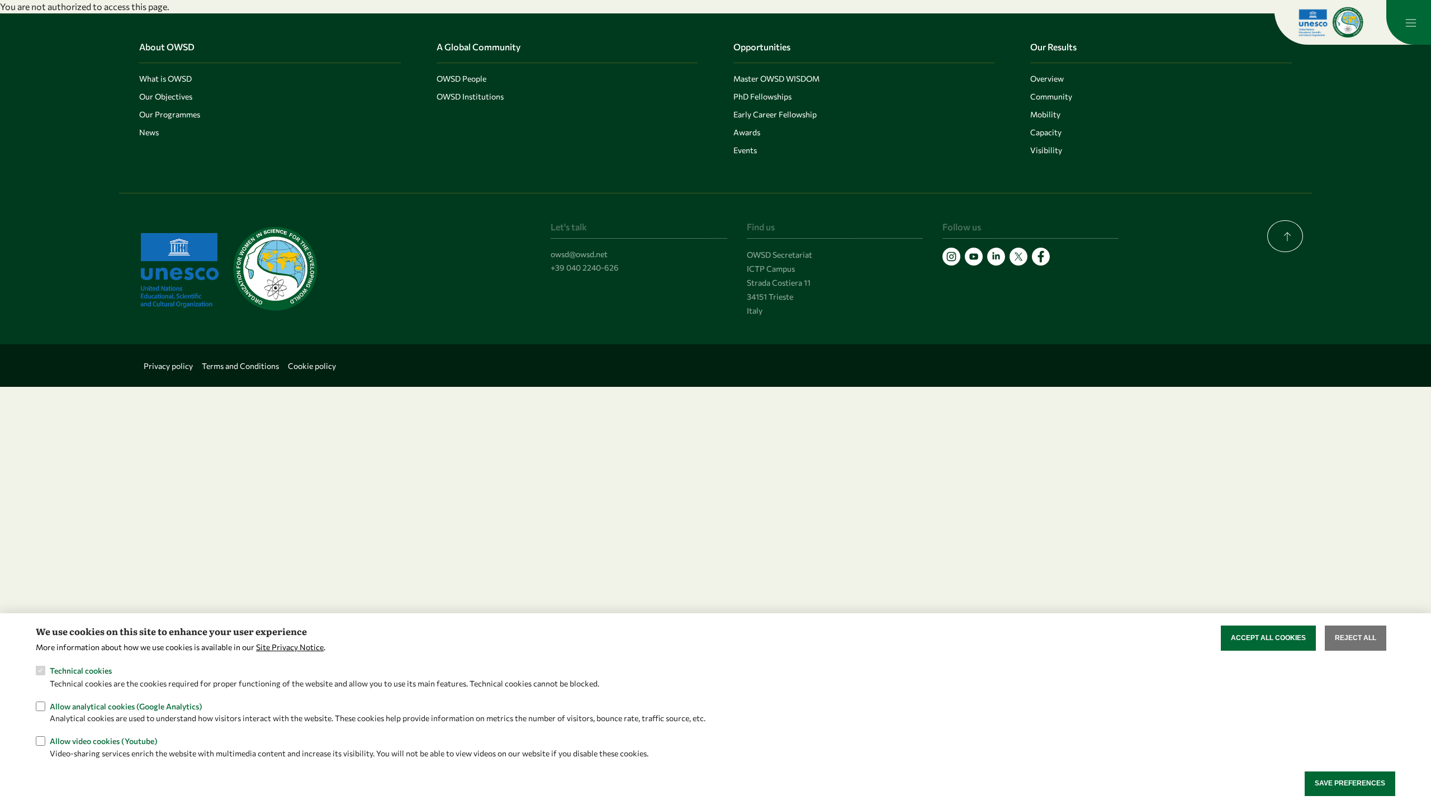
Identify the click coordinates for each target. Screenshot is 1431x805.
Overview (1047, 78)
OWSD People (461, 78)
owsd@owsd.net (579, 254)
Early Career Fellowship (775, 114)
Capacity (1046, 132)
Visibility (1046, 150)
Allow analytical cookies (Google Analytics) (126, 706)
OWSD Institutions (470, 96)
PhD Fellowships (762, 96)
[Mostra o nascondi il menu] (1408, 22)
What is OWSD (165, 78)
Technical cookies (81, 670)
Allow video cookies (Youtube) (104, 741)
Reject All (1355, 638)
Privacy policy (168, 366)
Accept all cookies (1268, 638)
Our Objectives (165, 96)
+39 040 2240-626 (585, 267)
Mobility (1045, 114)
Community (1051, 96)
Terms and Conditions (240, 366)
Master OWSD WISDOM (776, 78)
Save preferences (1350, 783)
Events (745, 150)
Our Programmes (169, 114)
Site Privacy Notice (290, 647)
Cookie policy (312, 366)
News (149, 132)
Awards (746, 132)
